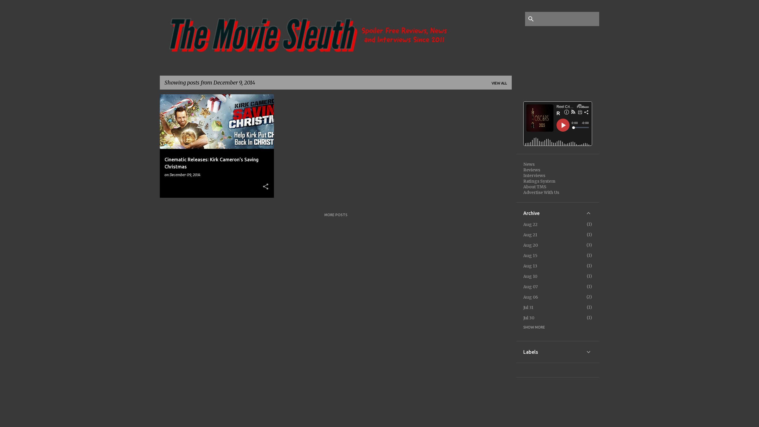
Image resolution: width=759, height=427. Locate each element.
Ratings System (539, 181)
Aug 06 (530, 297)
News (529, 164)
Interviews (534, 175)
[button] (265, 187)
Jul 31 (528, 307)
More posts (335, 215)
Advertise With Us (541, 192)
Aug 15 (530, 255)
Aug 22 (530, 224)
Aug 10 (530, 276)
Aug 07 (530, 286)
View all (499, 83)
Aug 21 (530, 235)
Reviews (531, 170)
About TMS (534, 186)
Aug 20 (530, 245)
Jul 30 (528, 318)
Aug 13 (530, 266)
